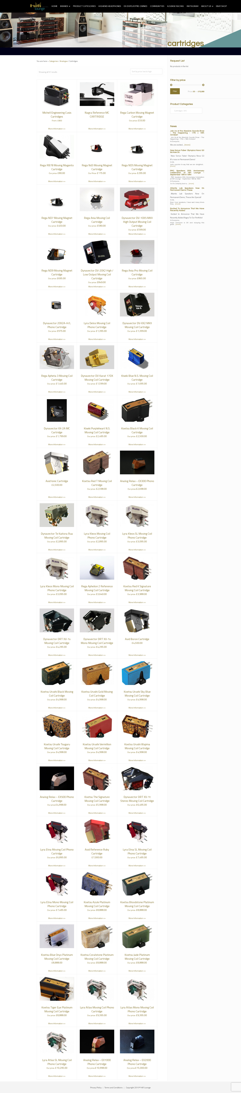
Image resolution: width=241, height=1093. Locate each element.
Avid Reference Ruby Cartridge (97, 851)
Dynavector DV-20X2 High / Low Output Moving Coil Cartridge (97, 274)
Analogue (64, 61)
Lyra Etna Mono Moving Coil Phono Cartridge (56, 904)
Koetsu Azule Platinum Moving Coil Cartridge (97, 904)
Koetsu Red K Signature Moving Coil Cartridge (137, 588)
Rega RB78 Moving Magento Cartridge (57, 167)
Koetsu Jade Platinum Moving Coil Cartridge (137, 957)
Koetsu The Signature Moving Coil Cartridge (97, 799)
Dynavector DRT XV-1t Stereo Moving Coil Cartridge (137, 799)
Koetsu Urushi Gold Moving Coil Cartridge (97, 693)
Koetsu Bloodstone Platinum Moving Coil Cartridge (137, 904)
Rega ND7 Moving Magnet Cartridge (56, 220)
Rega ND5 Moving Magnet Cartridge (137, 167)
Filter (175, 91)
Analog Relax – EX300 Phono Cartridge (137, 483)
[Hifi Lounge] (39, 6)
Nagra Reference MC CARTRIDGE (97, 114)
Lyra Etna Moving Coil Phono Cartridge (57, 851)
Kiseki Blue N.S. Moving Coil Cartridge (137, 378)
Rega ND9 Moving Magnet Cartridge (56, 272)
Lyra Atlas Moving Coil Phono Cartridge (97, 1009)
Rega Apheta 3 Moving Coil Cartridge (57, 378)
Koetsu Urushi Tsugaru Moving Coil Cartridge (57, 746)
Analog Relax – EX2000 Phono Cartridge (137, 1062)
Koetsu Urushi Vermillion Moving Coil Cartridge (97, 746)
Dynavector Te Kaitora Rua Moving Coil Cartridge (57, 535)
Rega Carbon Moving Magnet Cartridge (137, 114)
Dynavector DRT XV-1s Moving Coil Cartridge (56, 641)
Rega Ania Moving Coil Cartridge (97, 220)
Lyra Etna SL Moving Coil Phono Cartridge (137, 851)
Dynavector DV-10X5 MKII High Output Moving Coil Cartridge (137, 222)
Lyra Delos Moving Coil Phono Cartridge (97, 325)
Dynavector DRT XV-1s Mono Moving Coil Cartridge (97, 641)
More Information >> (56, 128)
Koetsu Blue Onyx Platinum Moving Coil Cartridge (57, 957)
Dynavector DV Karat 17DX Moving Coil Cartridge (97, 378)
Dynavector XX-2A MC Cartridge (57, 430)
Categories (53, 61)
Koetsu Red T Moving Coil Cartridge (97, 483)
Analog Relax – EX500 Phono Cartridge (57, 799)
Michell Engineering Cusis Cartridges (56, 114)
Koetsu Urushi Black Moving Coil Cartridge (57, 693)
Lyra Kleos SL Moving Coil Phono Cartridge (137, 535)
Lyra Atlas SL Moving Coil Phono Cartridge (57, 1062)
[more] (187, 144)
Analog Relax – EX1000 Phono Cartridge (97, 1062)
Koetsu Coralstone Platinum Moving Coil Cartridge (97, 957)
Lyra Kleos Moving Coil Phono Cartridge (97, 535)
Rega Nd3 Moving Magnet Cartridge (97, 167)
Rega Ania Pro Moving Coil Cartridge (137, 272)
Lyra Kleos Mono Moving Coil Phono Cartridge (57, 588)
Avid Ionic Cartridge (57, 481)
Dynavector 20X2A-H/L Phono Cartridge (57, 325)
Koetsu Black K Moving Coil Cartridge (137, 430)
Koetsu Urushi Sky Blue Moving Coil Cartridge (137, 693)
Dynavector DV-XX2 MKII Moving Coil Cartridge (137, 325)
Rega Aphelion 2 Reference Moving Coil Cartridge (97, 588)
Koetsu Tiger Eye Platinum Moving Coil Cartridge (56, 1009)
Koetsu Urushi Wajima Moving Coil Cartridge (137, 746)
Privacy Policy (96, 1087)
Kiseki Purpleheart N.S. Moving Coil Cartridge (97, 430)
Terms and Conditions (113, 1087)
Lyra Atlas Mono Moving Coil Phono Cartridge (137, 1009)
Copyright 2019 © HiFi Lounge (138, 1087)
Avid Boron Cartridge (137, 639)
